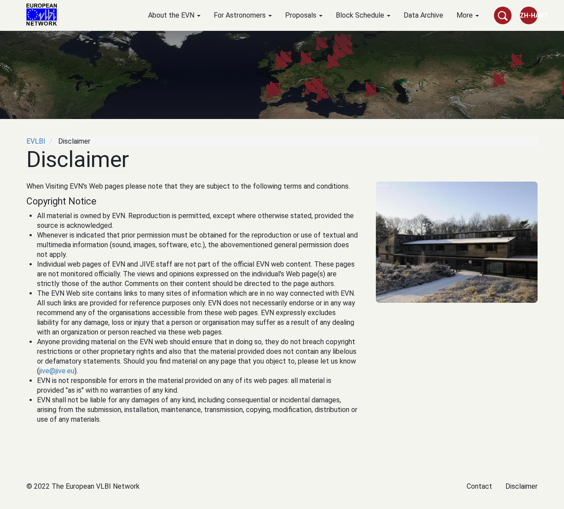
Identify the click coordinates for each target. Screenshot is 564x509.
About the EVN (172, 15)
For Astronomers (240, 15)
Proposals (301, 15)
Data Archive (423, 15)
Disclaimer (521, 486)
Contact (479, 486)
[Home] (44, 15)
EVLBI (35, 141)
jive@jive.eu (56, 371)
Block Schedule (361, 15)
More (465, 15)
